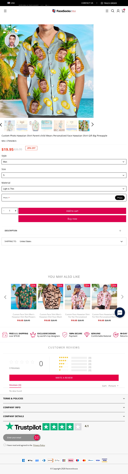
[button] (5, 11)
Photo (120, 198)
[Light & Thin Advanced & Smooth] (64, 188)
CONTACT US (87, 3)
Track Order (110, 3)
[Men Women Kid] (64, 161)
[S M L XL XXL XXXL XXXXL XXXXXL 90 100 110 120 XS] (64, 175)
